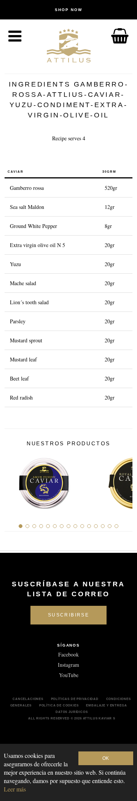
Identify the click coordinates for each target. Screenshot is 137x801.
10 (82, 526)
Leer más (15, 789)
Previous (13, 480)
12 (96, 526)
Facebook (68, 654)
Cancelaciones (28, 699)
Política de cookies (59, 705)
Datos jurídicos (72, 712)
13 (103, 526)
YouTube (68, 675)
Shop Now (68, 10)
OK (105, 758)
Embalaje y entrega (106, 705)
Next (123, 480)
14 (110, 526)
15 (116, 526)
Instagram (68, 664)
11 (89, 526)
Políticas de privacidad (75, 699)
